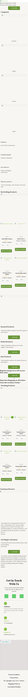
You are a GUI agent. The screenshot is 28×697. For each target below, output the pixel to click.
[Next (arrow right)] (8, 695)
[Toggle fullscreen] (8, 693)
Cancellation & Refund (14, 687)
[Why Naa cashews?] (3, 179)
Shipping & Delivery (14, 684)
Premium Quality (6, 155)
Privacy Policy (14, 678)
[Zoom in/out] (2, 693)
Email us (7, 632)
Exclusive (3, 142)
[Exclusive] (3, 139)
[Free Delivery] (3, 164)
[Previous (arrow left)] (2, 695)
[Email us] (5, 629)
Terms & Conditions (14, 675)
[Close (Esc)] (19, 693)
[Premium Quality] (3, 152)
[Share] (13, 693)
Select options (6, 251)
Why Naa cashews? (6, 182)
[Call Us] (5, 617)
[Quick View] (8, 248)
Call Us (6, 621)
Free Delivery (5, 167)
